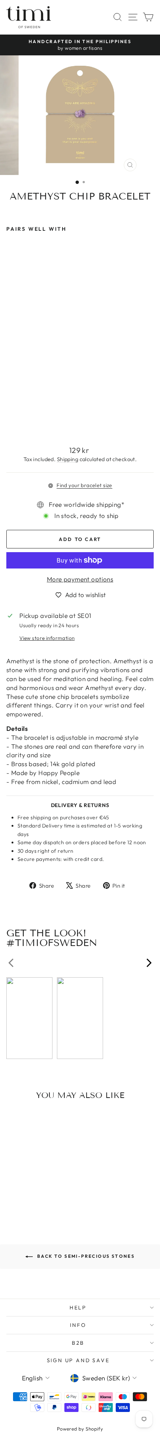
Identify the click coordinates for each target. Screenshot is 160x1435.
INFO (78, 1325)
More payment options (80, 579)
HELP (78, 1307)
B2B (78, 1343)
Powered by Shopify (80, 1429)
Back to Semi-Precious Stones (85, 1256)
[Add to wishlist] (53, 1120)
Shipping (67, 459)
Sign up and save (78, 1360)
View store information (46, 638)
